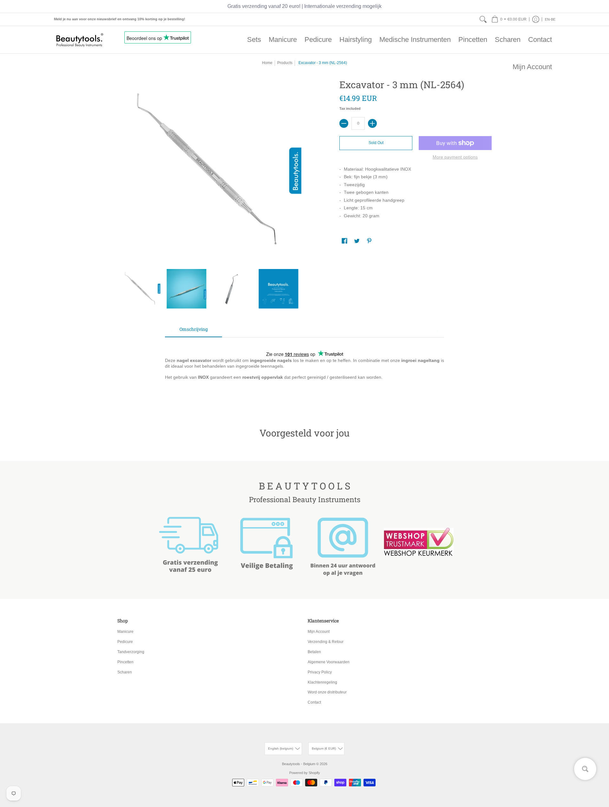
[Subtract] (343, 123)
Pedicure (125, 642)
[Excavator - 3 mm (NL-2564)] (140, 289)
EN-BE (550, 19)
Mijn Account (319, 631)
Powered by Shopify (304, 773)
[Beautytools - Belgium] (79, 40)
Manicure (125, 631)
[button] (508, 19)
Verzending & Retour (326, 642)
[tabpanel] (304, 372)
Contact (314, 702)
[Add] (372, 123)
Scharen (124, 672)
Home (267, 63)
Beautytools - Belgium (298, 764)
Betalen (314, 652)
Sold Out (376, 143)
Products (284, 63)
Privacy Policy (320, 672)
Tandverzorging (130, 652)
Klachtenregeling (322, 682)
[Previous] (172, 331)
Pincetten (125, 662)
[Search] (483, 19)
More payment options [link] (455, 157)
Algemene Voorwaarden (329, 662)
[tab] (193, 331)
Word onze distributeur (327, 692)
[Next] (436, 331)
